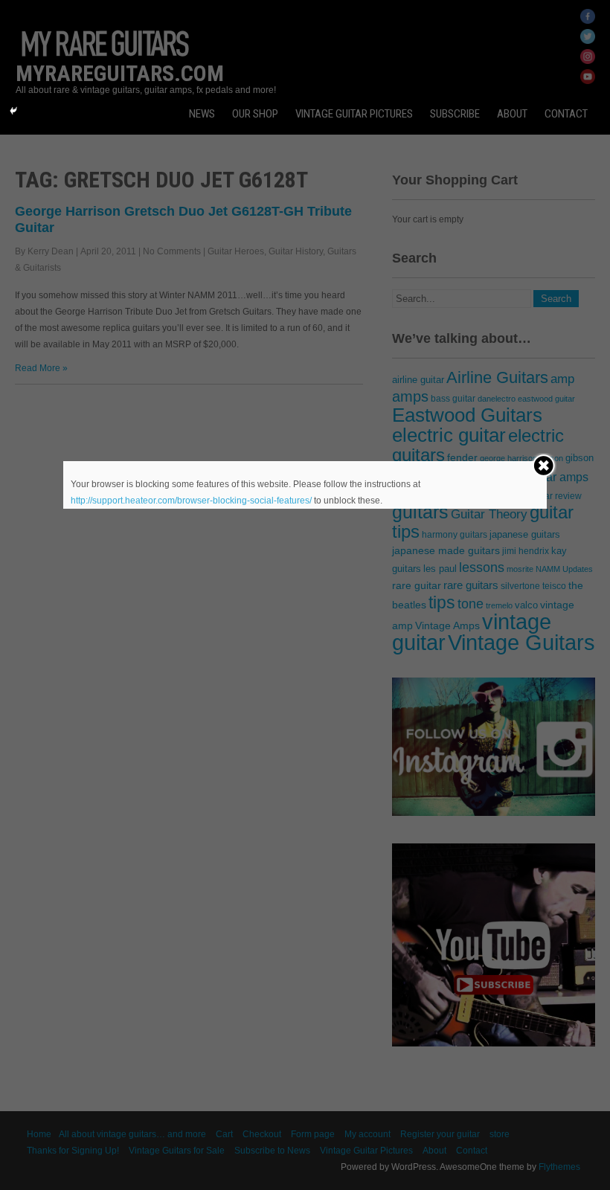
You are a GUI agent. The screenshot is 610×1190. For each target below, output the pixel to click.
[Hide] (13, 111)
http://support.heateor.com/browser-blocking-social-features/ (191, 500)
